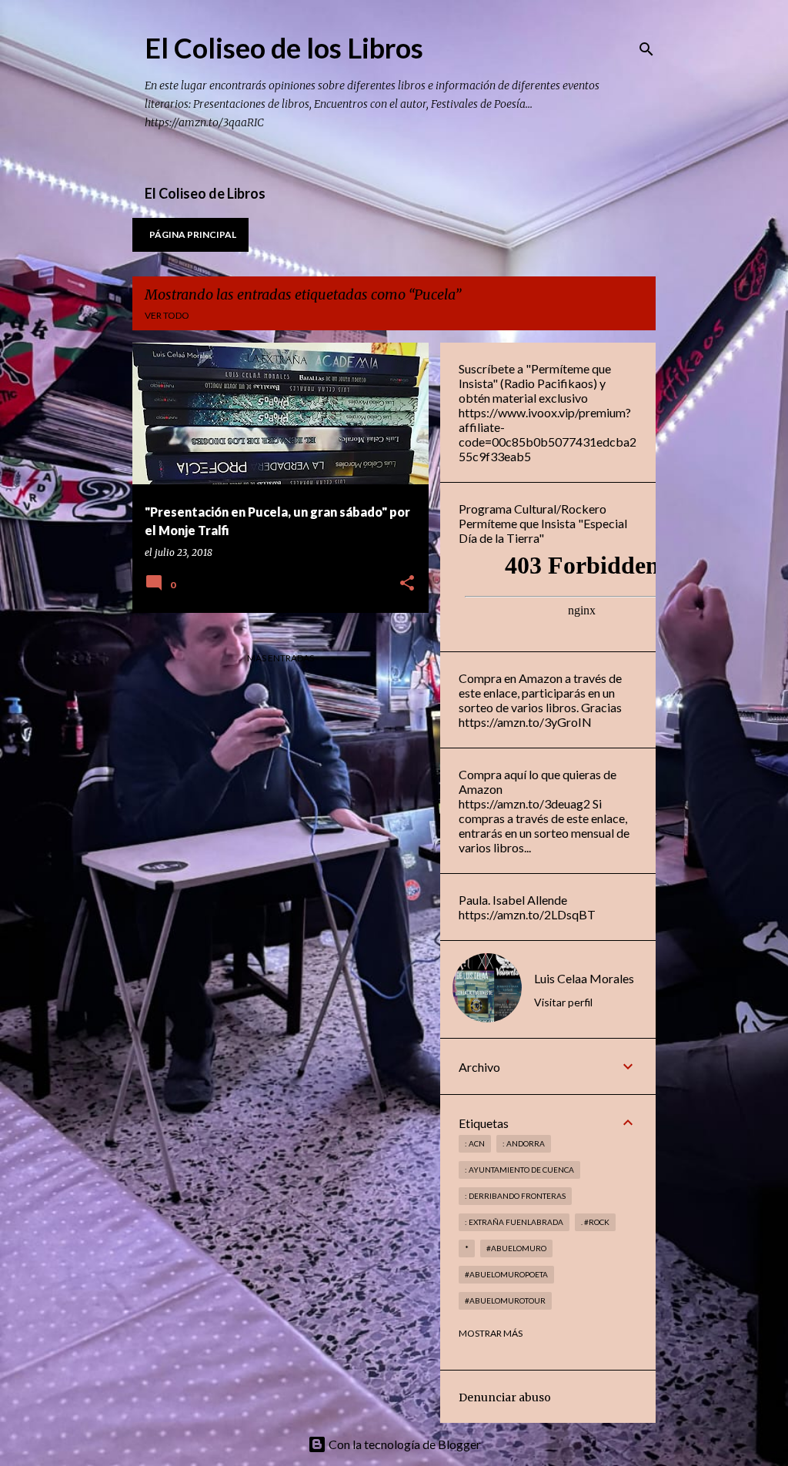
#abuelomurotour (505, 1300)
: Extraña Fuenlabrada (514, 1222)
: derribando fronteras (515, 1195)
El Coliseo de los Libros (284, 48)
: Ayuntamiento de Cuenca (519, 1169)
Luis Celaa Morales (584, 978)
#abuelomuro (516, 1248)
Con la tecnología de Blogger (403, 1444)
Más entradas (280, 658)
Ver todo (167, 315)
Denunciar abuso (505, 1397)
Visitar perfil (563, 1002)
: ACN (475, 1143)
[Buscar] (646, 49)
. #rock (595, 1222)
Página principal (192, 234)
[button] (407, 584)
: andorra (524, 1143)
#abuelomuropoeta (506, 1274)
